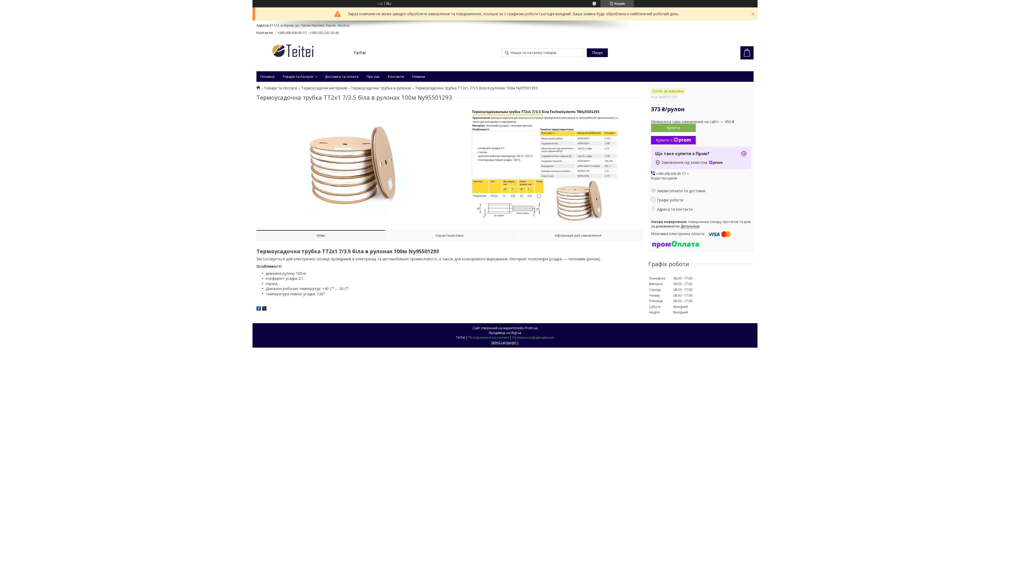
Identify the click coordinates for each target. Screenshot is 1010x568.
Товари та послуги (297, 76)
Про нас (373, 76)
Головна (267, 76)
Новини (418, 76)
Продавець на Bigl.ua (505, 333)
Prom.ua (531, 328)
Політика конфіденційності (533, 337)
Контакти (396, 76)
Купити (673, 127)
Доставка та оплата (341, 76)
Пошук (597, 53)
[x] (264, 309)
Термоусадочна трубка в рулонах (381, 88)
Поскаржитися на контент (488, 337)
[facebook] (258, 309)
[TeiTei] (302, 52)
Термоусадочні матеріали (324, 88)
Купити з (664, 140)
